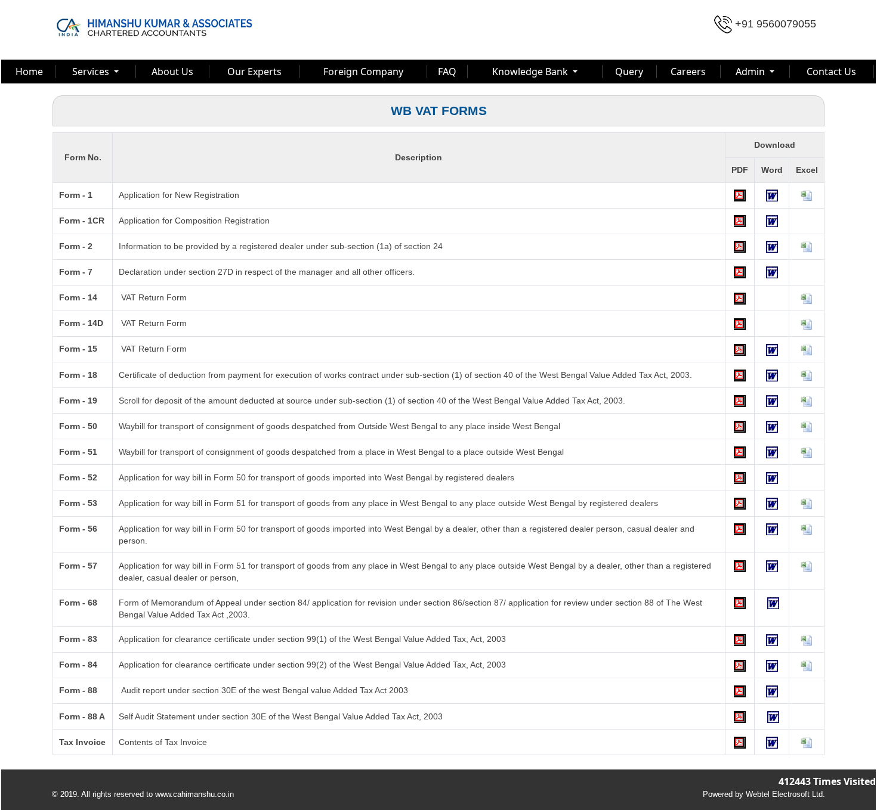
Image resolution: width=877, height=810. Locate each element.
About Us (172, 71)
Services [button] (92, 71)
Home (29, 71)
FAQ (447, 71)
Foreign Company (363, 71)
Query (629, 71)
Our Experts (254, 71)
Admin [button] (751, 71)
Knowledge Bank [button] (531, 71)
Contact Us (831, 71)
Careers (688, 71)
